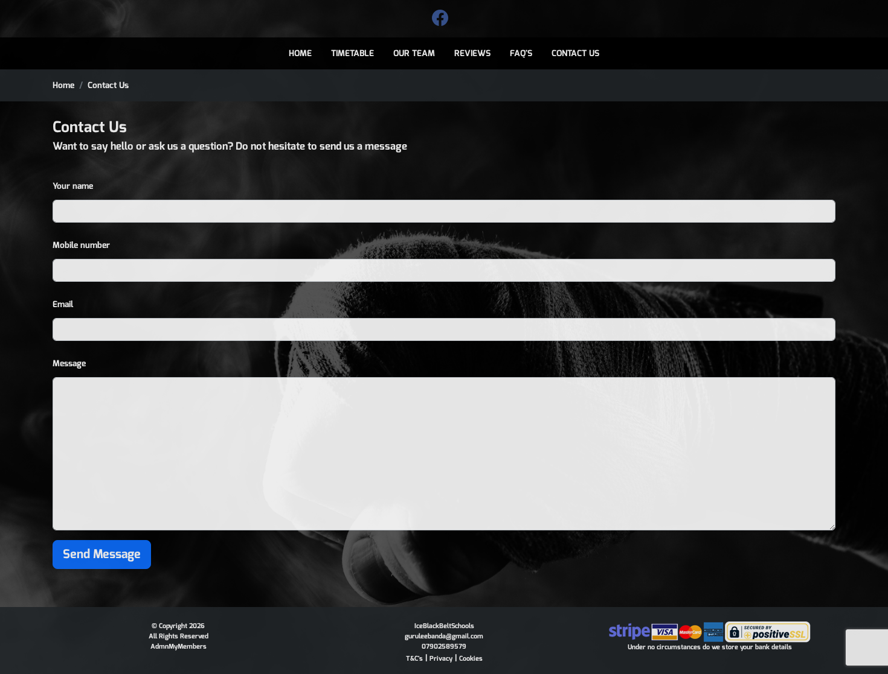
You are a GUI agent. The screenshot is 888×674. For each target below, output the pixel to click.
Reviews (472, 53)
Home (300, 53)
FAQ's (521, 53)
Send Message (102, 554)
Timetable (352, 53)
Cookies (471, 658)
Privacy (441, 658)
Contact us (575, 53)
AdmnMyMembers (178, 646)
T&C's (414, 658)
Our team (414, 53)
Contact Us (108, 85)
